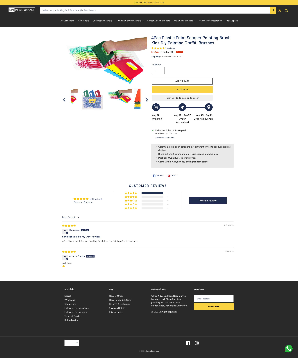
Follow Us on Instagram (76, 312)
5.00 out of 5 (96, 199)
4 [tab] (103, 120)
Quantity (156, 64)
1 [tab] (89, 120)
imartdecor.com (152, 351)
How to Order (116, 295)
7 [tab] (117, 120)
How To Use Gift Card (120, 300)
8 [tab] (121, 120)
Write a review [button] (208, 200)
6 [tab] (112, 120)
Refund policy (71, 320)
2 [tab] (93, 120)
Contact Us (70, 304)
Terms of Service (72, 316)
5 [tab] (107, 120)
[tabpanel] (119, 96)
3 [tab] (98, 120)
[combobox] (158, 10)
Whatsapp (69, 300)
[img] (69, 225)
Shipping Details (117, 308)
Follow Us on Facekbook (76, 308)
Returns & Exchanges (119, 304)
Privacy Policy (116, 312)
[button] (158, 48)
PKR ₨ (71, 342)
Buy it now (182, 89)
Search (67, 295)
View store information (165, 137)
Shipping (155, 56)
